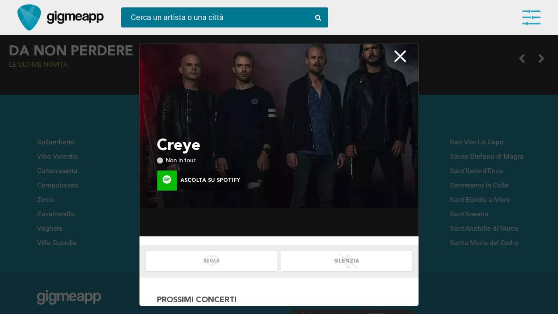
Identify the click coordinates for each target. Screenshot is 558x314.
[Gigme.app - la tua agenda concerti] (29, 17)
